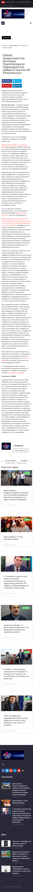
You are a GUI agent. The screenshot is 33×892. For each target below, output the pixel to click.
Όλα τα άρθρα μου (21, 450)
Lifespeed (18, 886)
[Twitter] (5, 6)
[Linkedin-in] (16, 6)
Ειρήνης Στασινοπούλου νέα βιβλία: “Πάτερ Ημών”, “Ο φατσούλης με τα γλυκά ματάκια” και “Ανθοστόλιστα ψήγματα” (21, 856)
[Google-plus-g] (11, 770)
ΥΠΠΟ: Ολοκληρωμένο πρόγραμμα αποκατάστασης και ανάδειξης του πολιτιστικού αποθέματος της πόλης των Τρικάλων (16, 720)
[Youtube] (10, 6)
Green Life (6, 37)
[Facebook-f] (2, 6)
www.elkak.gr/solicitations (16, 373)
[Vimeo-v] (13, 6)
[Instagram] (7, 6)
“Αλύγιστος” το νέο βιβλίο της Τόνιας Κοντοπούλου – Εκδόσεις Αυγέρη (21, 844)
